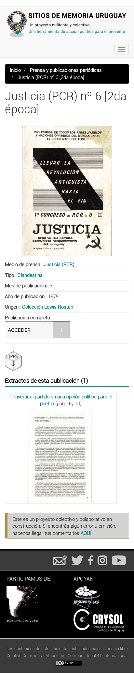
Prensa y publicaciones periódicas (66, 70)
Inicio (15, 70)
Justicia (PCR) (59, 264)
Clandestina (30, 275)
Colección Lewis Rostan (47, 307)
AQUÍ (86, 533)
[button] (67, 191)
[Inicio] (67, 24)
